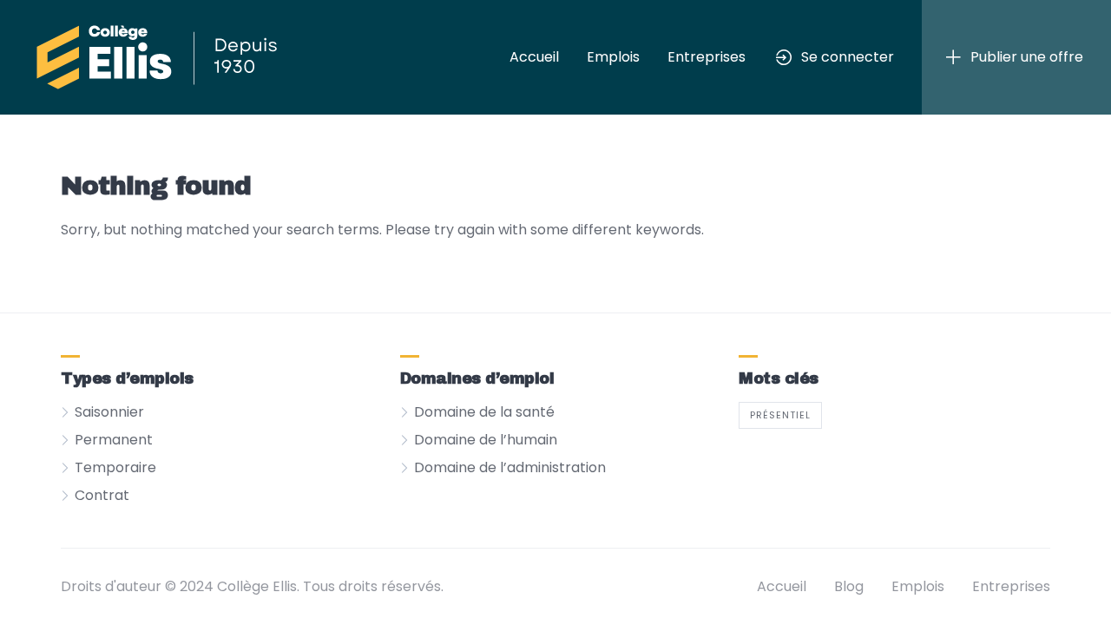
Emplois (613, 57)
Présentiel (780, 415)
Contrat (102, 495)
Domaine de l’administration (510, 467)
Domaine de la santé (484, 412)
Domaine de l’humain (485, 440)
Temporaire (115, 467)
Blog (849, 586)
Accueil (534, 57)
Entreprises (706, 57)
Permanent (114, 440)
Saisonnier (109, 412)
